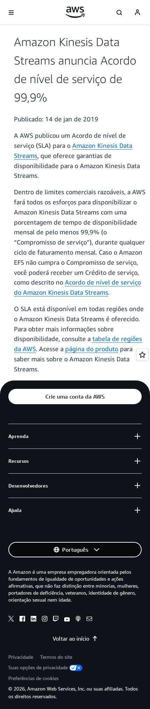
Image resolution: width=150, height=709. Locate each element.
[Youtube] (67, 620)
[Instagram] (44, 620)
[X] (11, 620)
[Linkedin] (33, 620)
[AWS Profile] (137, 13)
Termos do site (56, 657)
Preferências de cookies (33, 678)
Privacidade (20, 657)
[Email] (89, 620)
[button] (75, 396)
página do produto (91, 349)
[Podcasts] (78, 620)
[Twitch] (56, 620)
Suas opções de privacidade (38, 667)
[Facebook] (22, 620)
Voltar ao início (71, 638)
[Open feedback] (142, 354)
